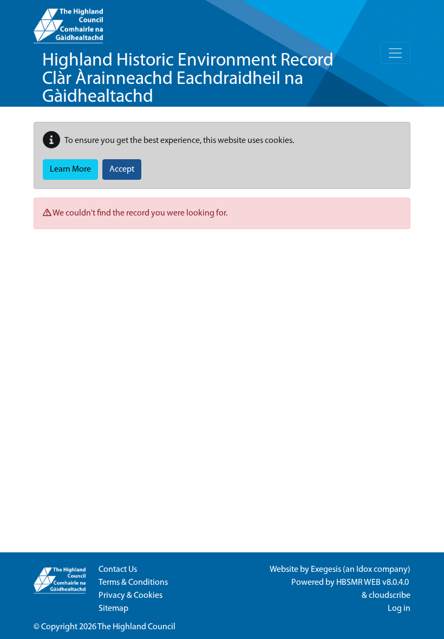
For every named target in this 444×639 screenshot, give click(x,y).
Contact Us (118, 569)
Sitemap (113, 608)
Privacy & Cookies (130, 595)
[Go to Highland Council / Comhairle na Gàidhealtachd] (68, 22)
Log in (399, 608)
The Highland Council (136, 627)
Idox (364, 569)
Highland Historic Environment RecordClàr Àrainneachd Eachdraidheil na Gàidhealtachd (188, 79)
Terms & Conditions (133, 582)
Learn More (70, 169)
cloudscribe (389, 595)
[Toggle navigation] (395, 53)
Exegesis (326, 569)
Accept (121, 169)
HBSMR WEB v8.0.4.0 (373, 582)
